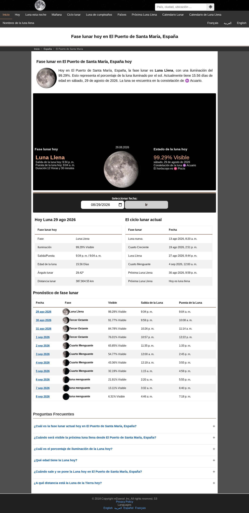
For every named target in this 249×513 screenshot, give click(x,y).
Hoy (17, 14)
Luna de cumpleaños (99, 14)
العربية (228, 23)
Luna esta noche (35, 14)
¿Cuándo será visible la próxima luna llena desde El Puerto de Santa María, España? (95, 437)
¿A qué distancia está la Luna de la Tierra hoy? (68, 483)
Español (128, 508)
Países (122, 14)
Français (212, 23)
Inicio (6, 14)
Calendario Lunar (173, 14)
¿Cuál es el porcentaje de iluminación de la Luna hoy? (73, 449)
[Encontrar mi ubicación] (210, 7)
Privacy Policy (124, 501)
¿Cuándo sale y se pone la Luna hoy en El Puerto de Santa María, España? (88, 471)
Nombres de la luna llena (18, 23)
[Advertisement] (124, 117)
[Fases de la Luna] (40, 5)
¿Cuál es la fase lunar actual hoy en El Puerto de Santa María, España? (85, 426)
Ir (146, 205)
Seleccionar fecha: (124, 198)
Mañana (57, 14)
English (241, 23)
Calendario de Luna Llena (205, 14)
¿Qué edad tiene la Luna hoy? (55, 460)
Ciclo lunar (74, 14)
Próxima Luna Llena (144, 14)
